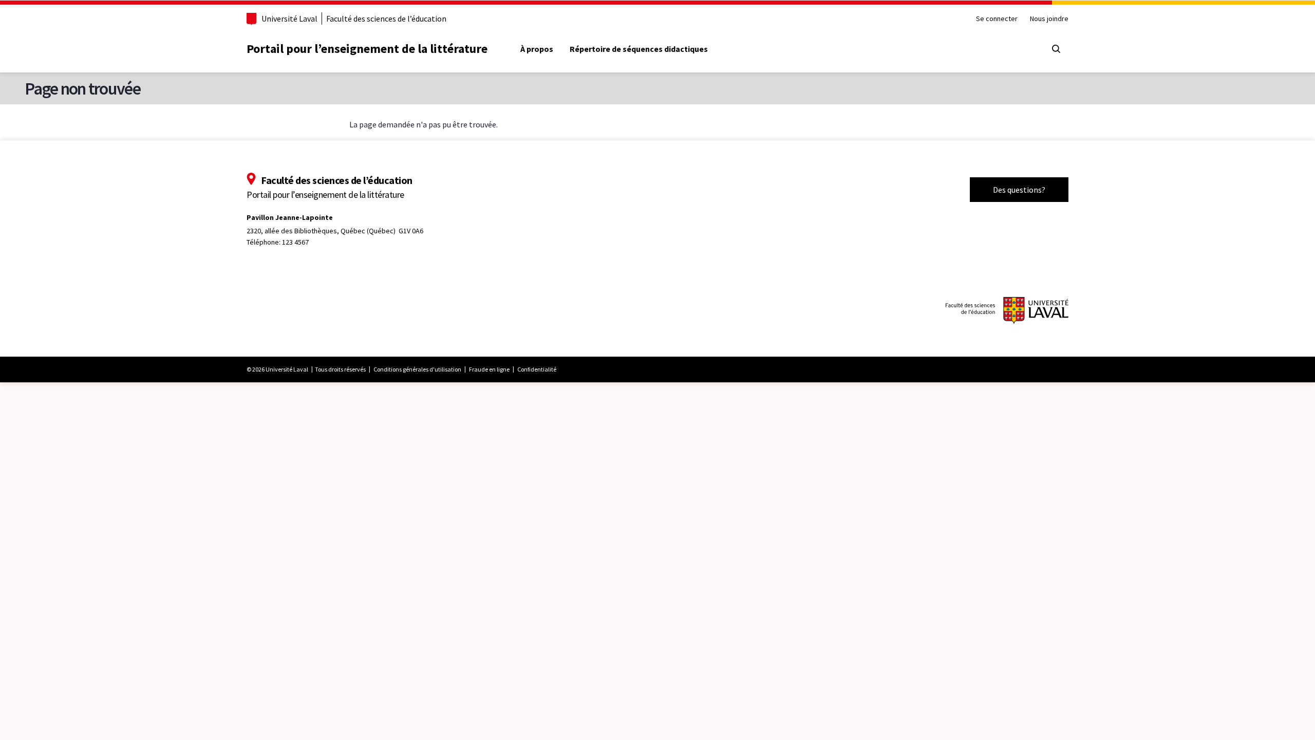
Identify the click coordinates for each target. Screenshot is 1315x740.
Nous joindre (1049, 18)
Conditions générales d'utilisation (417, 369)
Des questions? (1019, 189)
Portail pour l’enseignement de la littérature (367, 49)
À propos (536, 49)
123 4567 (295, 242)
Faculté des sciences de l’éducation (386, 18)
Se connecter (997, 18)
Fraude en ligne (489, 369)
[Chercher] (1056, 48)
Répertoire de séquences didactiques (639, 49)
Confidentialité (536, 369)
